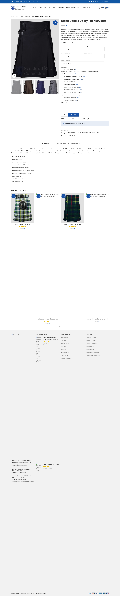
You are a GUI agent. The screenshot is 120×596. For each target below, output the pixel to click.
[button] (13, 87)
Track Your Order (91, 337)
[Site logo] (19, 7)
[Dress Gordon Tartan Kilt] (22, 208)
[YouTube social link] (91, 2)
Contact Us (64, 346)
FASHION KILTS (72, 133)
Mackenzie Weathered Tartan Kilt (97, 319)
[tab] (44, 142)
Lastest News (65, 343)
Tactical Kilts (64, 355)
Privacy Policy (90, 346)
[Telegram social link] (74, 136)
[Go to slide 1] (59, 326)
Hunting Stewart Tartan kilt (72, 224)
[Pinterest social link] (93, 2)
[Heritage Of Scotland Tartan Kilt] (47, 255)
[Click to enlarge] (14, 76)
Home (12, 16)
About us (63, 349)
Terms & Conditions (91, 343)
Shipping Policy (90, 349)
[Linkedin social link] (95, 2)
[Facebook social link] (85, 2)
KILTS (17, 16)
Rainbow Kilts (65, 352)
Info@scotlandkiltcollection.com (34, 1)
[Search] (99, 8)
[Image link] (22, 396)
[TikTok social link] (97, 2)
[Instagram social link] (89, 2)
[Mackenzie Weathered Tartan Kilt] (97, 255)
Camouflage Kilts (66, 358)
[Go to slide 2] (60, 326)
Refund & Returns (91, 340)
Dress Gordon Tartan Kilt (23, 224)
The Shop (63, 340)
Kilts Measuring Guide (92, 352)
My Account (64, 337)
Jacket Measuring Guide (93, 355)
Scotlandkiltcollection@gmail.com (24, 481)
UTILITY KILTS (95, 133)
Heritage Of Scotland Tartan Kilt (47, 319)
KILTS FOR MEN (25, 16)
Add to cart (73, 114)
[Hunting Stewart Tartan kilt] (72, 208)
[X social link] (87, 2)
